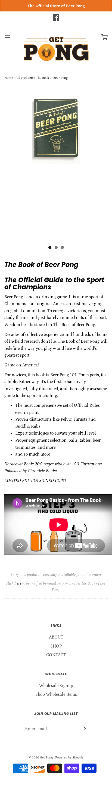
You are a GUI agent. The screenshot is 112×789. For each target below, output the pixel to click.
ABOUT (56, 637)
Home (8, 78)
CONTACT (56, 654)
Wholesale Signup (56, 685)
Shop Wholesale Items (56, 694)
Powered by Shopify (69, 757)
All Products (24, 78)
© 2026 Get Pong (41, 757)
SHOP (56, 646)
